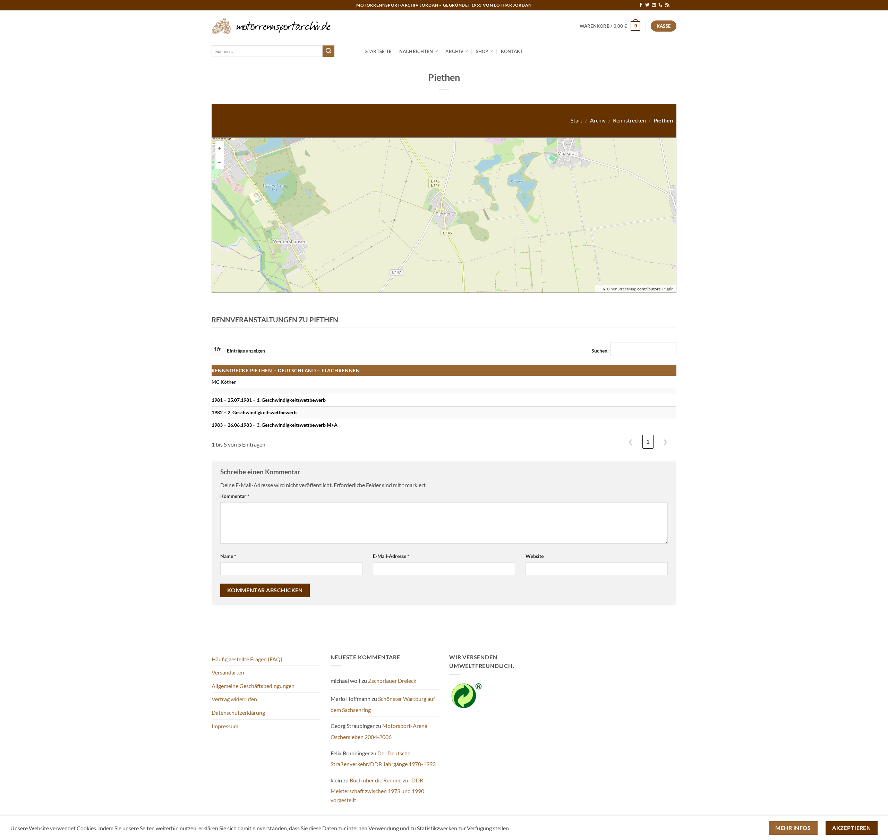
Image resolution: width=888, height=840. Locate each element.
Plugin (667, 288)
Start (576, 120)
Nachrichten (416, 51)
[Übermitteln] (328, 51)
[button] (610, 26)
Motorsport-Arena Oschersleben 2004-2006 (379, 731)
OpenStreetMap (622, 288)
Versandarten (228, 672)
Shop (482, 51)
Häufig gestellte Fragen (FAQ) (247, 659)
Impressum (225, 726)
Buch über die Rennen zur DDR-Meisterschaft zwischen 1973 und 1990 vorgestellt (378, 790)
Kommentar (234, 496)
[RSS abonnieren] (667, 5)
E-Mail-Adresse (391, 556)
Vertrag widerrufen (234, 699)
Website (535, 556)
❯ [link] (665, 441)
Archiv (454, 51)
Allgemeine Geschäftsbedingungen (253, 685)
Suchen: (600, 351)
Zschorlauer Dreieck (392, 680)
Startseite (378, 51)
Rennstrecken (629, 120)
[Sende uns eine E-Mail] (654, 5)
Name (228, 556)
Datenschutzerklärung (238, 712)
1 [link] (647, 441)
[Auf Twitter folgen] (647, 5)
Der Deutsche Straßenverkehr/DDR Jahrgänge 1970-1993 (383, 758)
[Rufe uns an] (660, 5)
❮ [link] (630, 441)
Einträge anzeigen (246, 351)
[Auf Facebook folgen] (641, 5)
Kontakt (512, 51)
